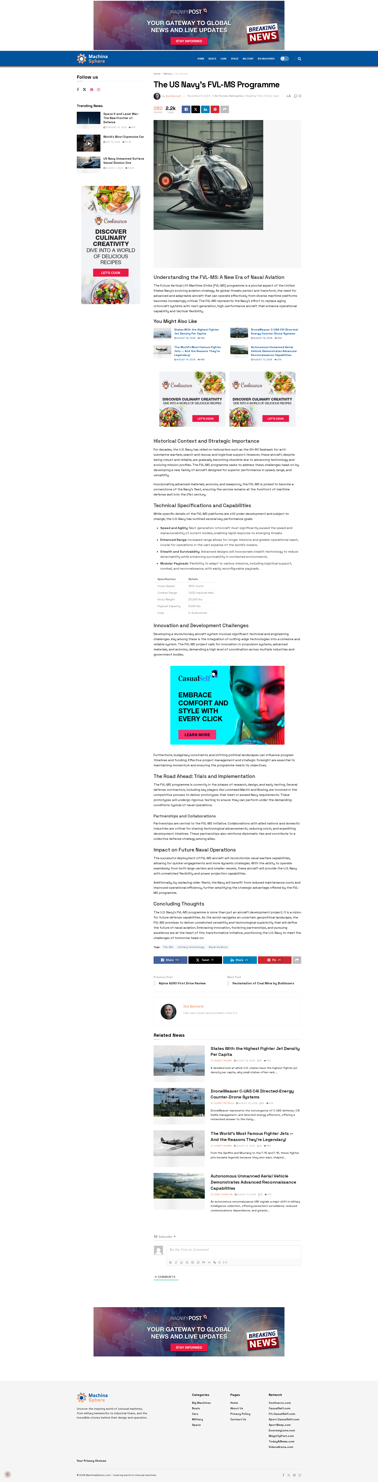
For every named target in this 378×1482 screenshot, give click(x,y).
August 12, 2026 (262, 359)
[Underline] (181, 1262)
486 (202, 359)
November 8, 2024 (199, 96)
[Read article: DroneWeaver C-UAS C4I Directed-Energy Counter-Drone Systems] (239, 334)
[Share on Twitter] (195, 109)
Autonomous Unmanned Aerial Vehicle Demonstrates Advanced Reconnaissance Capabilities (273, 351)
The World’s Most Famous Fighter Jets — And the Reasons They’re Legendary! (197, 351)
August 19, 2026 (262, 338)
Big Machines (266, 58)
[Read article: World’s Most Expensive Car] (88, 143)
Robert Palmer (223, 1060)
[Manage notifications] (8, 1474)
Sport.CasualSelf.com (284, 1419)
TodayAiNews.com (281, 1441)
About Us (236, 1408)
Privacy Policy (240, 1414)
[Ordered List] (192, 1262)
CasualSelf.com (279, 1408)
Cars (223, 58)
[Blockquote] (203, 1262)
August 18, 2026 (185, 338)
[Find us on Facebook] (78, 90)
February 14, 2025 (115, 127)
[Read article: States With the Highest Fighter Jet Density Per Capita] (162, 334)
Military (248, 58)
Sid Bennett (173, 96)
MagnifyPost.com (281, 1436)
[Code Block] (209, 1262)
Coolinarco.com (280, 1403)
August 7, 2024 (114, 168)
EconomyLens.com (282, 1430)
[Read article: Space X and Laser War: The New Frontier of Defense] (88, 120)
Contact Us (238, 1419)
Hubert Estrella (224, 1103)
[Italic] (176, 1262)
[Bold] (170, 1262)
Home (200, 58)
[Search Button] (299, 59)
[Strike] (187, 1262)
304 (279, 338)
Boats (212, 58)
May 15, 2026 (112, 142)
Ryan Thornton (223, 1194)
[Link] (214, 1262)
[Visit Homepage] (92, 59)
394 (202, 338)
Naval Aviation (218, 947)
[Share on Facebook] (186, 109)
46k (133, 127)
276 (279, 359)
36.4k (130, 168)
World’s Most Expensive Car (123, 137)
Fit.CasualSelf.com (282, 1414)
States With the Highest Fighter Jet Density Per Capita (196, 331)
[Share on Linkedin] (205, 109)
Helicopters (236, 96)
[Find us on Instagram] (98, 90)
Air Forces (181, 73)
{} (219, 1262)
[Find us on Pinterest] (91, 90)
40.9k (128, 142)
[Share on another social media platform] (224, 109)
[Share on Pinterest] (215, 109)
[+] (225, 1262)
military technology (191, 947)
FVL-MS (168, 947)
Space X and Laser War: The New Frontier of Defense (121, 118)
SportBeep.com (280, 1425)
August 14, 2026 (185, 359)
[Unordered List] (198, 1262)
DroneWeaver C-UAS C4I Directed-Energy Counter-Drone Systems (275, 331)
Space (234, 58)
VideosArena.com (281, 1447)
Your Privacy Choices (91, 1460)
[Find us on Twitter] (84, 89)
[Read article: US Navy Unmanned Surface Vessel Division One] (88, 164)
